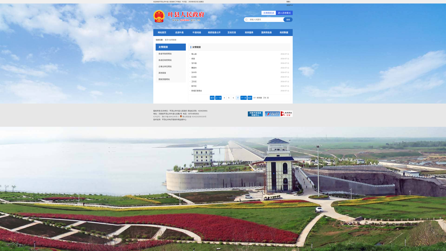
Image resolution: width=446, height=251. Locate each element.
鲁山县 (194, 54)
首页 (166, 40)
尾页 (250, 98)
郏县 (193, 59)
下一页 (243, 98)
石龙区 (194, 77)
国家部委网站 (164, 79)
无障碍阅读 (268, 13)
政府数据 (284, 32)
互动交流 (232, 32)
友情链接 (172, 40)
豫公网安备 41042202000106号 (194, 117)
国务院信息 (266, 32)
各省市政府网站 (165, 54)
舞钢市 (194, 68)
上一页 (218, 98)
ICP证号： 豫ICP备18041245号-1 (166, 117)
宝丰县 (194, 63)
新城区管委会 (196, 91)
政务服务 (249, 32)
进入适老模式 (284, 13)
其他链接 (162, 73)
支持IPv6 (290, 5)
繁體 (288, 2)
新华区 (194, 86)
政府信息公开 (214, 32)
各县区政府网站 (165, 60)
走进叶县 (179, 32)
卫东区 (194, 82)
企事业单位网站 (165, 67)
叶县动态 (197, 32)
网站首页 (162, 32)
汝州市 (194, 72)
